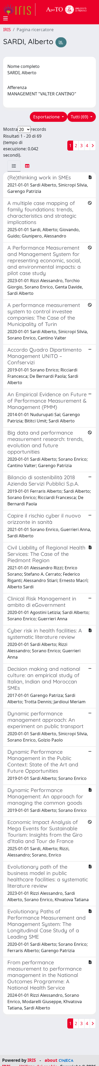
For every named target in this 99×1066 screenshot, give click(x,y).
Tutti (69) (80, 117)
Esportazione (47, 117)
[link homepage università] (66, 9)
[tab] (14, 165)
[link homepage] (19, 9)
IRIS (7, 29)
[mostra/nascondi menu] (5, 18)
